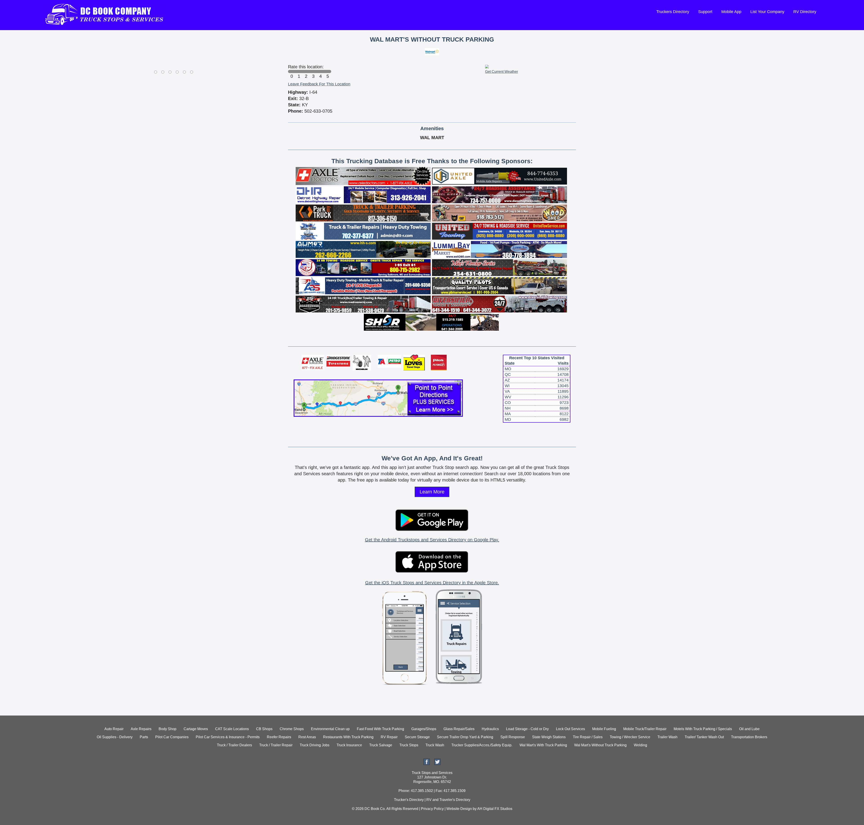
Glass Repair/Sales (459, 729)
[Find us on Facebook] (426, 764)
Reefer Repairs (279, 737)
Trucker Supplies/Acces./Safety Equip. (481, 745)
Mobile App (731, 11)
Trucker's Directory (409, 800)
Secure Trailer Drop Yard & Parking (465, 737)
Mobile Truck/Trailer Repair (644, 729)
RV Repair (389, 737)
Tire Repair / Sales (588, 737)
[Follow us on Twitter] (437, 764)
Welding (640, 745)
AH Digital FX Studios (494, 809)
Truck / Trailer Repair (275, 745)
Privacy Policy (432, 809)
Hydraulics (490, 729)
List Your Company (767, 11)
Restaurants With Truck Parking (348, 737)
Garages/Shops (423, 729)
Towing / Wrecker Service (630, 737)
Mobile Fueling (604, 729)
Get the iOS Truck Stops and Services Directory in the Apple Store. (432, 582)
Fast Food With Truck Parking (380, 729)
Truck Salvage (380, 745)
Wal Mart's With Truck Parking (543, 745)
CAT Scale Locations (232, 729)
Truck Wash (434, 745)
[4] (320, 71)
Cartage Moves (196, 729)
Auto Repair (114, 729)
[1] (298, 71)
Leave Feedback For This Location (319, 84)
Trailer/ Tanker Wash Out (704, 737)
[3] (313, 71)
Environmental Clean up (330, 729)
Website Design (459, 809)
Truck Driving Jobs (314, 745)
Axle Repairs (141, 729)
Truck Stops (408, 745)
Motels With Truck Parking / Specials (703, 729)
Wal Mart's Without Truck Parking (600, 745)
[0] (291, 71)
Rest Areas (307, 737)
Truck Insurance (349, 745)
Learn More (432, 492)
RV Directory (804, 11)
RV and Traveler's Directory (448, 800)
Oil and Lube (749, 729)
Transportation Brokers (749, 737)
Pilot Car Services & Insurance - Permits (228, 737)
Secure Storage (417, 737)
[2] (306, 71)
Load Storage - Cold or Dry (527, 729)
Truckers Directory (672, 11)
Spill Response (512, 737)
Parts (144, 737)
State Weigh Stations (549, 737)
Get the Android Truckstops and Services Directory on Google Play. (432, 539)
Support (705, 11)
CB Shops (264, 729)
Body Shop (167, 729)
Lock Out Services (570, 729)
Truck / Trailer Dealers (234, 745)
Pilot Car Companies (172, 737)
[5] (327, 71)
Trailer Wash (667, 737)
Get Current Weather (501, 72)
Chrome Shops (292, 729)
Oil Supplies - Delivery (115, 737)
